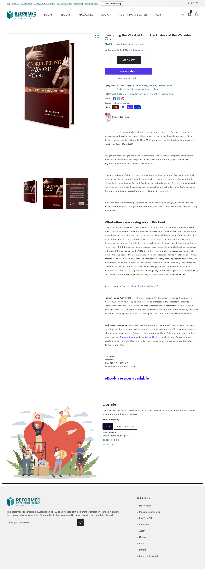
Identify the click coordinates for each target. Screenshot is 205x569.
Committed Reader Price (127, 44)
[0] (189, 14)
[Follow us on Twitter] (118, 99)
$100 (112, 440)
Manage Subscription (150, 512)
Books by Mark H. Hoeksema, (130, 89)
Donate (15, 3)
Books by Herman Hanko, (160, 86)
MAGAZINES (86, 14)
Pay (8, 3)
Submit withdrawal (148, 556)
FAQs (158, 14)
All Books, (121, 86)
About (142, 531)
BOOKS (48, 14)
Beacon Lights (151, 337)
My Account (26, 3)
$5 (104, 440)
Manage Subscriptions (44, 3)
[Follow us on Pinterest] (122, 99)
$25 (107, 440)
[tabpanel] (30, 191)
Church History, (116, 94)
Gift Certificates (64, 3)
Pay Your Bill (145, 518)
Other (118, 440)
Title (171, 94)
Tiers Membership (112, 3)
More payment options (128, 78)
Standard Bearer (128, 337)
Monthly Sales (91, 3)
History (142, 537)
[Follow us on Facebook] (114, 99)
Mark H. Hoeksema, (159, 94)
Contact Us (144, 524)
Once (107, 426)
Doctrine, (129, 94)
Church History (152, 89)
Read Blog (78, 3)
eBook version (118, 378)
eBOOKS (66, 14)
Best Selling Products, (137, 86)
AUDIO (105, 14)
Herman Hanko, (141, 94)
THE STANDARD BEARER (132, 14)
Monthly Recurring (125, 426)
